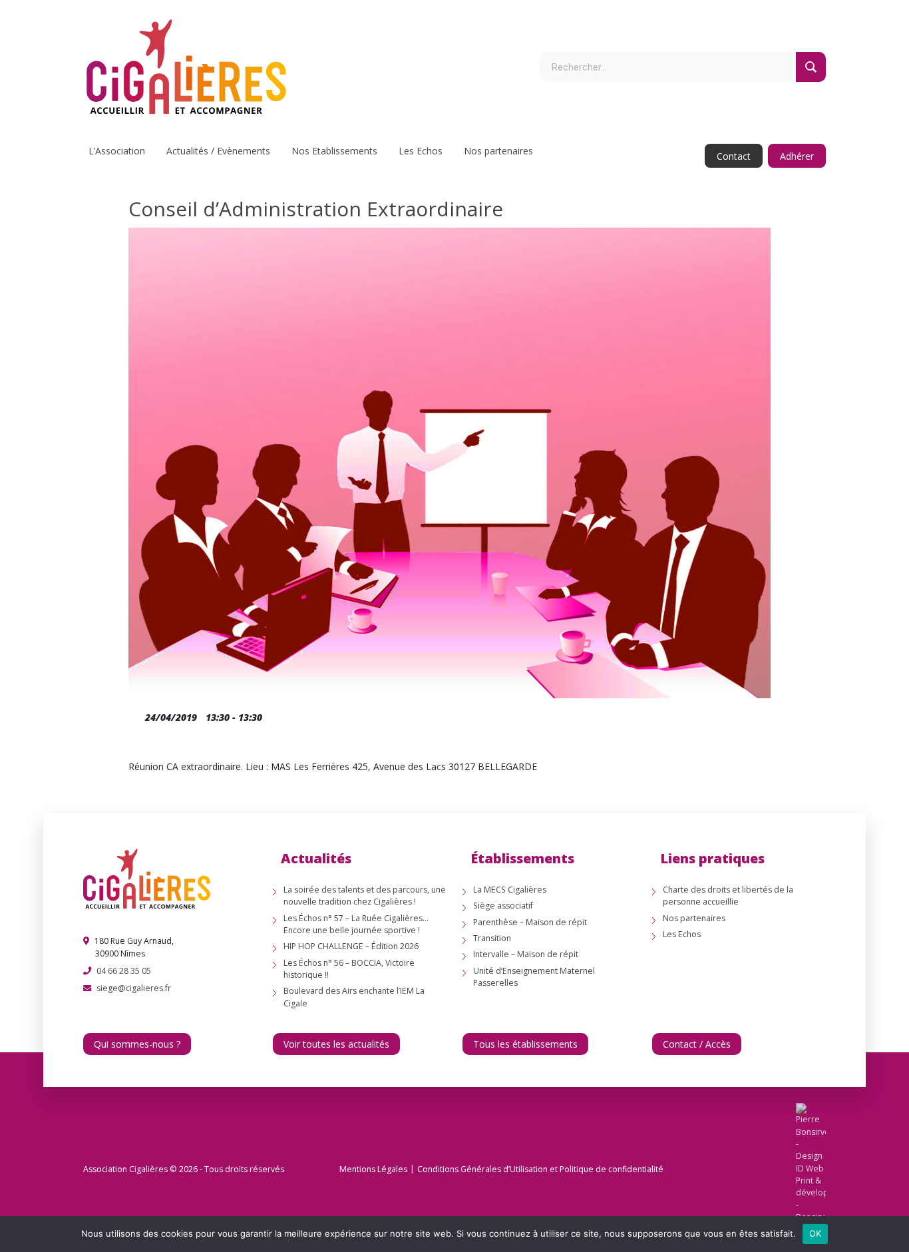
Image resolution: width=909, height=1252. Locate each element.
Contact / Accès (697, 1044)
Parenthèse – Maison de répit (530, 922)
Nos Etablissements (334, 150)
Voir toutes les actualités (336, 1044)
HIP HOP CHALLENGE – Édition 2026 (351, 946)
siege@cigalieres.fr (133, 988)
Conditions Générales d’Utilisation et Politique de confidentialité (540, 1169)
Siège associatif (503, 905)
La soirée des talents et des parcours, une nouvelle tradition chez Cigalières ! (364, 895)
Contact (734, 156)
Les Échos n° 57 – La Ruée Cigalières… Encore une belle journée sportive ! (356, 924)
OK (815, 1233)
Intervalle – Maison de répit (525, 954)
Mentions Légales (373, 1169)
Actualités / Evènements (218, 150)
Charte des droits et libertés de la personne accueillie (728, 895)
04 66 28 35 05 (123, 970)
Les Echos (421, 150)
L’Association (117, 150)
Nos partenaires (498, 150)
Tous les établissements (525, 1044)
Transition (492, 938)
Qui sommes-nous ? (137, 1044)
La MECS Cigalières (509, 889)
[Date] (135, 714)
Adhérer (797, 156)
